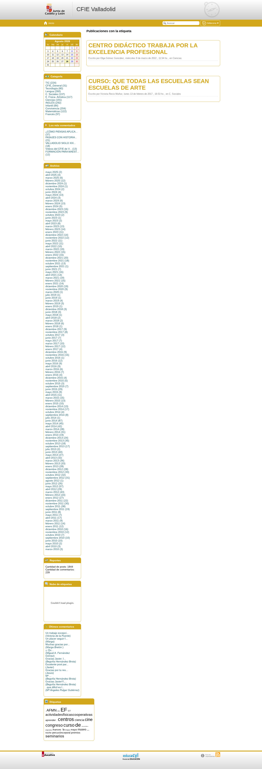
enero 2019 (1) (53, 306)
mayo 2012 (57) (54, 486)
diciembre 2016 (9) (56, 352)
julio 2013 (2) (52, 449)
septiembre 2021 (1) (56, 266)
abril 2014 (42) (53, 426)
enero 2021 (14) (54, 283)
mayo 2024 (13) (54, 194)
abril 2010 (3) (53, 546)
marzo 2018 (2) (54, 320)
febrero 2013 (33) (55, 463)
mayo (74, 729)
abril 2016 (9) (53, 366)
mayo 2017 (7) (53, 340)
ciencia (79, 720)
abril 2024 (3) (53, 197)
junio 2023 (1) (53, 217)
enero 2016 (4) (53, 374)
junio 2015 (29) (54, 389)
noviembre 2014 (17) (57, 409)
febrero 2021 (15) (55, 280)
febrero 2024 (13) (55, 203)
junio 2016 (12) (54, 360)
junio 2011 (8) (53, 512)
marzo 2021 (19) (54, 277)
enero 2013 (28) (54, 466)
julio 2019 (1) (52, 294)
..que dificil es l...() (62, 688)
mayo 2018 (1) (53, 314)
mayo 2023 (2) (53, 220)
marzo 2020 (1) (54, 292)
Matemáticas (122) (56, 111)
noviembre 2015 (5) (56, 380)
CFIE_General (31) (56, 85)
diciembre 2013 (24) (56, 437)
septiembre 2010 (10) (57, 537)
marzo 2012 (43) (54, 492)
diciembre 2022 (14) (56, 234)
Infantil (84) (51, 105)
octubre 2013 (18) (55, 443)
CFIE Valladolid (95, 9)
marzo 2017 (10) (54, 343)
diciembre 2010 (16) (56, 529)
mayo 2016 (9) (53, 363)
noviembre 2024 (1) (56, 186)
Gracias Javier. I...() (60, 660)
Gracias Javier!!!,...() (60, 683)
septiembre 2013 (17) (57, 446)
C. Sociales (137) (55, 94)
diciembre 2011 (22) (56, 500)
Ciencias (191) (53, 99)
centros (66, 719)
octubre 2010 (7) (54, 534)
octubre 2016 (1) (54, 357)
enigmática (48, 730)
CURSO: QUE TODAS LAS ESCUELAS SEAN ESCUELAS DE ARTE (148, 84)
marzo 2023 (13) (54, 226)
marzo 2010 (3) (54, 549)
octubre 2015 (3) (54, 383)
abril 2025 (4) (53, 174)
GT (69, 711)
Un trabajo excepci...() (58, 634)
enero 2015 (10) (54, 403)
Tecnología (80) (54, 88)
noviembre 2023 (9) (56, 212)
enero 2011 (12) (54, 526)
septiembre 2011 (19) (57, 509)
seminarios (54, 736)
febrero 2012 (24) (55, 494)
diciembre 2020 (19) (56, 286)
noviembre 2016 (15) (57, 354)
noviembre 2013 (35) (57, 440)
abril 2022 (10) (53, 246)
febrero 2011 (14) (55, 523)
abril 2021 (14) (53, 274)
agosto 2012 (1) (54, 480)
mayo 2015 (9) (53, 392)
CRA (58, 711)
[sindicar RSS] (217, 754)
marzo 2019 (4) (54, 300)
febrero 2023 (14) (55, 229)
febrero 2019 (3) (54, 303)
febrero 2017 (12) (55, 346)
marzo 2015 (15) (54, 397)
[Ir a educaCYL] (131, 759)
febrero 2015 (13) (55, 400)
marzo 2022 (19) (54, 249)
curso (69, 725)
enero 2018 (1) (53, 326)
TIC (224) (50, 82)
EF (64, 710)
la (64, 729)
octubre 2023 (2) (54, 214)
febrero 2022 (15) (55, 252)
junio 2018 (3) (53, 312)
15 (45, 711)
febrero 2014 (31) (55, 432)
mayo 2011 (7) (53, 514)
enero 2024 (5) (53, 206)
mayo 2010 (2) (53, 543)
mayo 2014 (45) (54, 423)
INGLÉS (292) (53, 102)
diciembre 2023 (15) (56, 209)
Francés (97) (52, 114)
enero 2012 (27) (54, 497)
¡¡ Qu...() (57, 653)
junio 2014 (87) (54, 420)
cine (89, 719)
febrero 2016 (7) (54, 372)
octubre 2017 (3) (54, 334)
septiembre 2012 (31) (57, 477)
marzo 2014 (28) (54, 429)
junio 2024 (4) (53, 192)
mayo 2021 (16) (54, 272)
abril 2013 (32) (53, 457)
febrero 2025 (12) (55, 180)
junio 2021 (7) (53, 269)
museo (82, 729)
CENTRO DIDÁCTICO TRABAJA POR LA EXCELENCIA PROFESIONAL (142, 48)
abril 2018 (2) (53, 317)
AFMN (51, 710)
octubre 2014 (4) (54, 412)
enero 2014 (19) (54, 434)
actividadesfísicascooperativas (69, 714)
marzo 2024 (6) (54, 200)
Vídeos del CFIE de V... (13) (61, 148)
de (78, 725)
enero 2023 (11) (54, 232)
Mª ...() (60, 677)
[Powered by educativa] (48, 754)
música (88, 730)
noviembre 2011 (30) (57, 503)
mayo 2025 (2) (53, 172)
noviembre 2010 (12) (57, 532)
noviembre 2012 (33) (57, 472)
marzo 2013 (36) (54, 460)
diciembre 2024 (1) (56, 183)
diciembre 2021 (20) (56, 257)
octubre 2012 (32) (55, 474)
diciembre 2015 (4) (56, 377)
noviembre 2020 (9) (56, 289)
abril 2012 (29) (53, 489)
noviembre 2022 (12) (57, 237)
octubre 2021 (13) (55, 263)
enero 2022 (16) (54, 254)
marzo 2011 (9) (54, 520)
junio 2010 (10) (54, 540)
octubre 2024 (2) (54, 189)
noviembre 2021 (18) (57, 260)
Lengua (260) (53, 91)
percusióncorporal (61, 732)
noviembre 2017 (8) (56, 332)
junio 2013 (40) (54, 452)
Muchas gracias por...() (57, 646)
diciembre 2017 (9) (56, 329)
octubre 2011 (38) (55, 506)
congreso (54, 725)
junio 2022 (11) (53, 240)
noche (48, 732)
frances (57, 729)
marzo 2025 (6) (54, 177)
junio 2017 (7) (53, 337)
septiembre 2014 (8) (56, 414)
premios (75, 732)
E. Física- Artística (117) (58, 97)
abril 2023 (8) (53, 223)
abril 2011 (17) (53, 517)
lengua (67, 730)
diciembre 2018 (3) (56, 309)
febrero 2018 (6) (54, 323)
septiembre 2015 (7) (56, 386)
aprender (50, 720)
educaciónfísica (85, 726)
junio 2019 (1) (53, 297)
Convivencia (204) (55, 108)
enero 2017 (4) (53, 349)
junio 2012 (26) (54, 483)
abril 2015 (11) (53, 394)
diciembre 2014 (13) (56, 406)
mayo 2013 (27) (54, 454)
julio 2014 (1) (52, 417)
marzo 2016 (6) (54, 369)
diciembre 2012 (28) (56, 469)
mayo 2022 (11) (54, 243)
